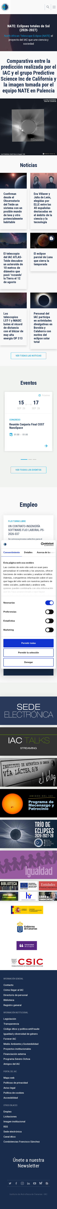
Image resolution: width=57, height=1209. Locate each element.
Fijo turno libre (17, 521)
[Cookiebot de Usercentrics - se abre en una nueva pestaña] (41, 544)
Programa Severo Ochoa (17, 1059)
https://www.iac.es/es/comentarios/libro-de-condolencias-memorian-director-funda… (48, 896)
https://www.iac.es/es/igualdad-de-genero (28, 865)
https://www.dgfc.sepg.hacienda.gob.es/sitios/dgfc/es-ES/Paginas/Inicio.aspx (28, 885)
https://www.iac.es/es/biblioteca (9, 885)
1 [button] (24, 459)
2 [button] (30, 459)
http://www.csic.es (27, 962)
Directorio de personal (16, 995)
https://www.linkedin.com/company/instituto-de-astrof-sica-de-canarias (28, 1183)
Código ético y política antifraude (21, 1029)
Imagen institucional (14, 1121)
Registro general (12, 1005)
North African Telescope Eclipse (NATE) (27, 35)
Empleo (8, 1111)
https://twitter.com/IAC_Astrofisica (10, 1183)
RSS (6, 1126)
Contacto (8, 985)
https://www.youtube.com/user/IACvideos (35, 1183)
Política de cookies (14, 1092)
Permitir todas (28, 643)
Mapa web (9, 1077)
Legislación (10, 1019)
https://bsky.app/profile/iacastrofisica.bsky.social (41, 1183)
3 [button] (34, 459)
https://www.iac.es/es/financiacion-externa (48, 885)
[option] (28, 421)
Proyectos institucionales (17, 1049)
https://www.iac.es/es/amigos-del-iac (28, 803)
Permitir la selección (28, 652)
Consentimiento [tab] (11, 552)
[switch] (49, 611)
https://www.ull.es (27, 945)
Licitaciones (10, 1116)
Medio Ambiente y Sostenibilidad (21, 1044)
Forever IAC (10, 1038)
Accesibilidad (11, 1097)
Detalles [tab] (28, 552)
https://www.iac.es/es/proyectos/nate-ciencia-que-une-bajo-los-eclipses (28, 834)
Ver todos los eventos (28, 470)
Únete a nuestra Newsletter (28, 1163)
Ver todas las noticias (29, 356)
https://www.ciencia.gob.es (27, 910)
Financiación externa (15, 1054)
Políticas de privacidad (16, 1082)
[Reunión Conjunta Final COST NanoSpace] (46, 446)
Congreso (14, 420)
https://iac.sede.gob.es (28, 711)
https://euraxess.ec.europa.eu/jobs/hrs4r (28, 896)
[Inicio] (5, 7)
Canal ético (10, 1136)
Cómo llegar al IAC (14, 990)
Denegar (28, 662)
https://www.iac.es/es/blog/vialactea (28, 772)
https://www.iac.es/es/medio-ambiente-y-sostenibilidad (9, 896)
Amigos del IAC (12, 1064)
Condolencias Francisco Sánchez (22, 1141)
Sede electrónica (13, 1131)
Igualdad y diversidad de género (21, 1034)
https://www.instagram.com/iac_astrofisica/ (22, 1183)
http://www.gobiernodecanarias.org (27, 927)
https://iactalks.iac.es (28, 741)
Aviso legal (9, 1087)
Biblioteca (9, 1000)
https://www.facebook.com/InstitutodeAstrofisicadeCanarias (16, 1183)
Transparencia (11, 1023)
